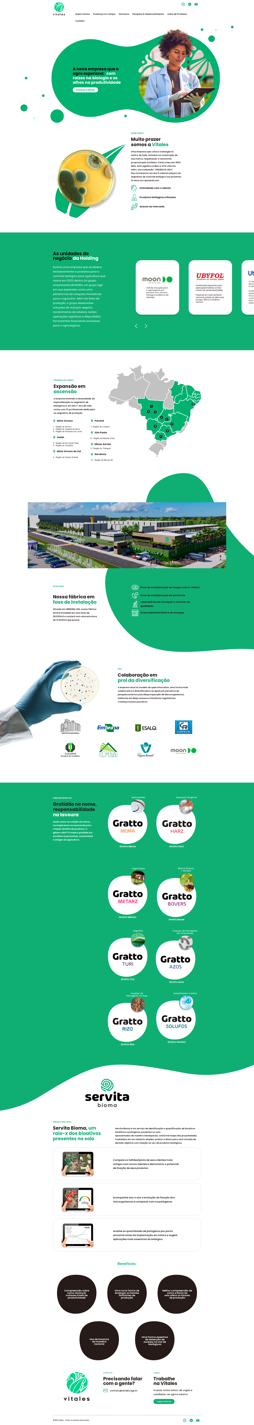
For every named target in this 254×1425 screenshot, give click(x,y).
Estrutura (124, 14)
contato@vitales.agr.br (123, 1390)
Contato (80, 20)
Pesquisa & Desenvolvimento (148, 14)
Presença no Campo (104, 14)
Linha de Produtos (177, 14)
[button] (129, 288)
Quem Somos (82, 14)
